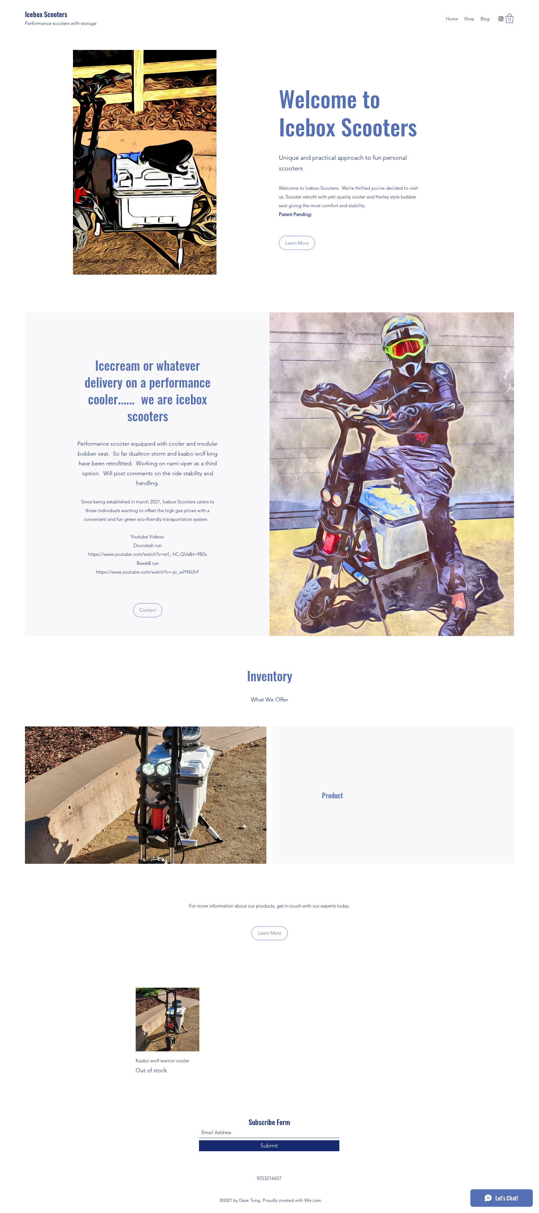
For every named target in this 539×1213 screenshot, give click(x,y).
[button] (509, 18)
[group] (269, 1031)
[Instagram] (501, 19)
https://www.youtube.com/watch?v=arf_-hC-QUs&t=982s (147, 554)
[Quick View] (167, 1019)
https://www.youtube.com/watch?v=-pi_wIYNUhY (147, 572)
